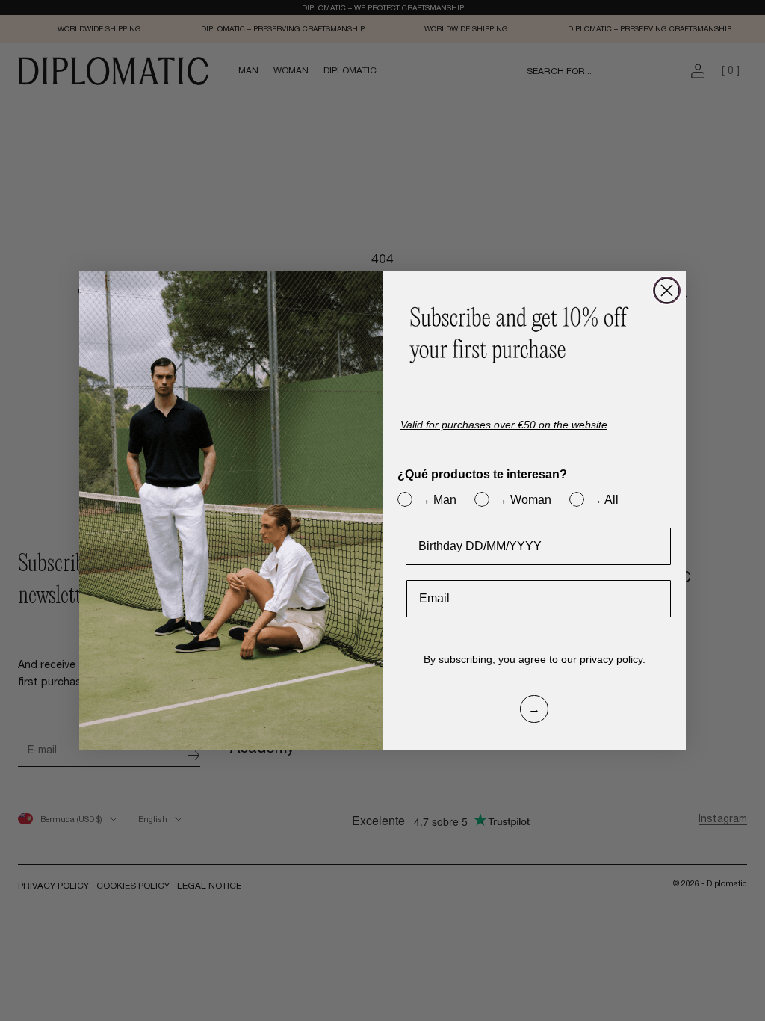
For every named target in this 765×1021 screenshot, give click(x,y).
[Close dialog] (667, 290)
